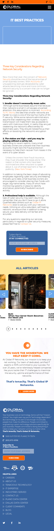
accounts (35, 81)
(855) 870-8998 (47, 2)
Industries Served (16, 492)
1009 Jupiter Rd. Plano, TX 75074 (20, 436)
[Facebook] (8, 2)
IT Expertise (12, 488)
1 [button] (8, 329)
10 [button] (46, 329)
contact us (25, 224)
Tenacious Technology (19, 485)
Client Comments (15, 506)
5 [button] (25, 329)
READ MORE (15, 320)
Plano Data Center (16, 499)
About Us (11, 481)
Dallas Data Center (17, 503)
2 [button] (12, 329)
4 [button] (21, 329)
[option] (27, 299)
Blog (8, 510)
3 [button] (17, 329)
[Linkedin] (12, 2)
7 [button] (33, 329)
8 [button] (37, 329)
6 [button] (29, 329)
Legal (9, 514)
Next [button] (50, 294)
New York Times (23, 169)
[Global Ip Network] (13, 410)
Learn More (27, 391)
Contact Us (12, 496)
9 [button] (41, 329)
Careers (10, 478)
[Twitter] (3, 2)
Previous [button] (4, 294)
